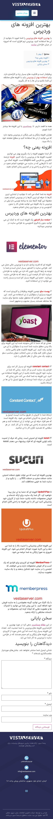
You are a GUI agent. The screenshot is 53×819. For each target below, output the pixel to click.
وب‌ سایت (47, 715)
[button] (26, 791)
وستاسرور (27, 126)
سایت (33, 44)
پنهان (40, 54)
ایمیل (48, 704)
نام (49, 693)
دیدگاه (48, 659)
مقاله (43, 624)
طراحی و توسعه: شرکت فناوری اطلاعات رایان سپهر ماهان (26, 813)
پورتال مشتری (22, 13)
